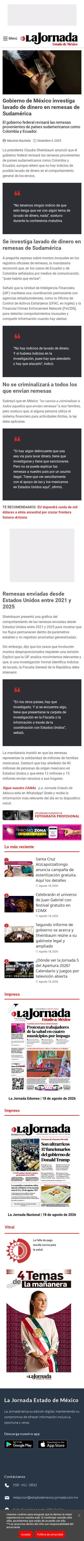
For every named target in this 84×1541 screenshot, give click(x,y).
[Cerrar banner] (79, 1516)
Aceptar (26, 1534)
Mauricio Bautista (19, 140)
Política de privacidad (50, 1534)
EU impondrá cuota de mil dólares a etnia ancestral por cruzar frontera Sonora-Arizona (40, 512)
